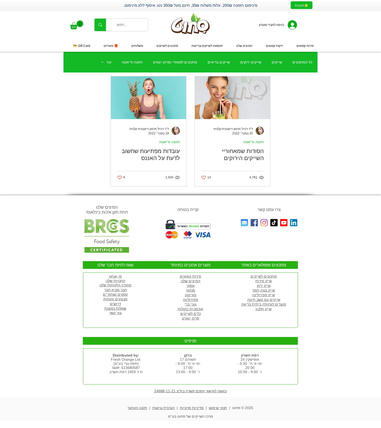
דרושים (115, 304)
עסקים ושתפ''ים (115, 294)
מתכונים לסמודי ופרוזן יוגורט (175, 62)
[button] (76, 24)
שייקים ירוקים (250, 62)
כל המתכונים (302, 62)
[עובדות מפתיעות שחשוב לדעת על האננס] (148, 97)
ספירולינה (190, 300)
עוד (108, 62)
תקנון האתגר (137, 408)
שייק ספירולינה (263, 295)
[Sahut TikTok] (274, 222)
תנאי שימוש (218, 408)
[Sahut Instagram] (264, 222)
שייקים (277, 62)
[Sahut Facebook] (254, 222)
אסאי (191, 286)
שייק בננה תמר (263, 290)
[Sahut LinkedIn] (293, 222)
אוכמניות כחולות (190, 309)
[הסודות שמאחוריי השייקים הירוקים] (232, 97)
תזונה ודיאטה (132, 62)
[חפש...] (100, 25)
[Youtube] (283, 222)
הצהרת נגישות (163, 408)
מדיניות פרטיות (192, 408)
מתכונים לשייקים (264, 276)
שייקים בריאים (219, 62)
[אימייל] (244, 222)
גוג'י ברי (190, 304)
